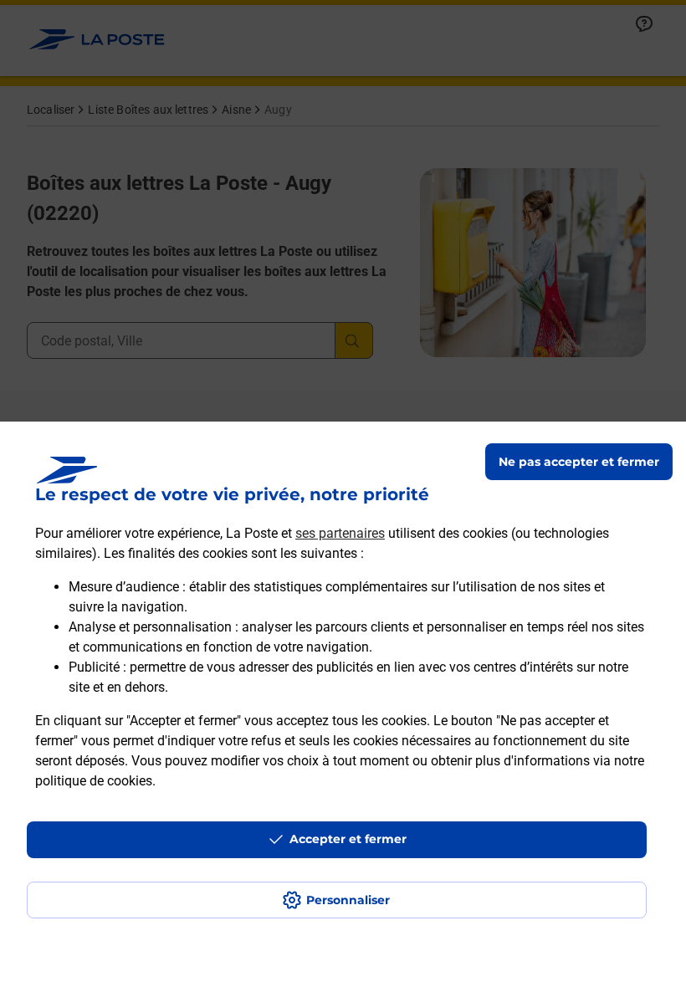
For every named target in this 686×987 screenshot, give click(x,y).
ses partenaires (340, 533)
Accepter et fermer (348, 838)
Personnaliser (348, 900)
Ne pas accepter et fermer (579, 461)
